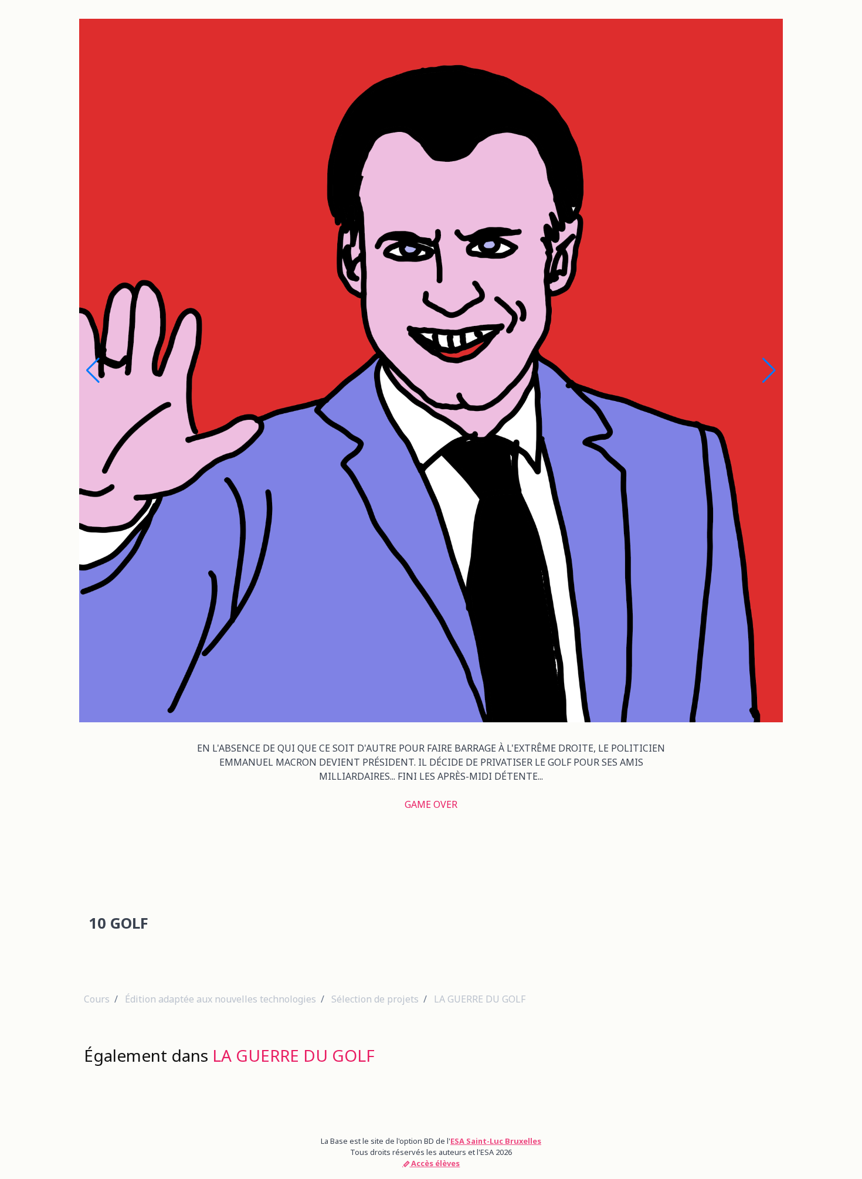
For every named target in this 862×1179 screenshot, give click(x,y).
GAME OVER (431, 804)
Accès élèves (434, 1163)
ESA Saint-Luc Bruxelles (495, 1141)
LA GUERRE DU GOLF (479, 999)
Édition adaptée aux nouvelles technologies (220, 999)
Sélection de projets (375, 999)
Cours (97, 999)
